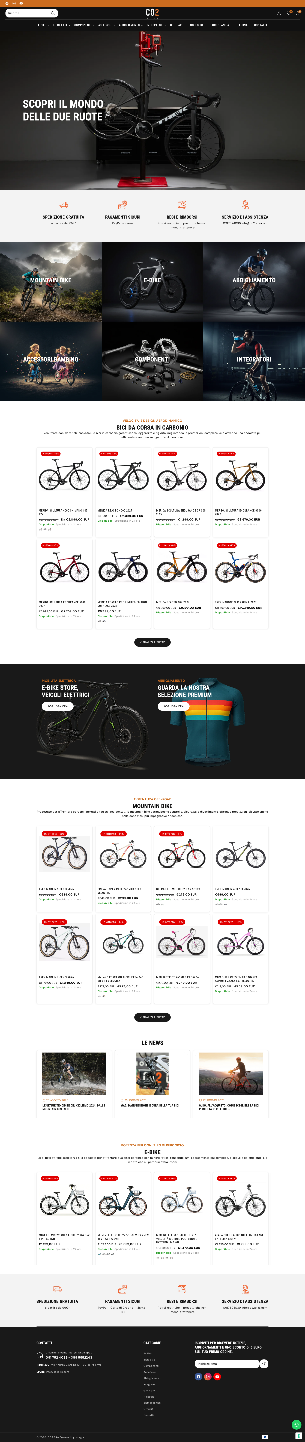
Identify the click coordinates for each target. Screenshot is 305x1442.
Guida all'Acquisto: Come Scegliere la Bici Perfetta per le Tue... (229, 1107)
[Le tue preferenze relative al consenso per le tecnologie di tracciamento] (298, 1435)
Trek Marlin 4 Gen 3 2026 (232, 889)
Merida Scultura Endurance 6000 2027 (238, 512)
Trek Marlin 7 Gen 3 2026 (56, 977)
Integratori (149, 1384)
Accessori (149, 1372)
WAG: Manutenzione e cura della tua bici (150, 1105)
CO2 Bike (53, 1437)
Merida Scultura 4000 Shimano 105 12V (63, 512)
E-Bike (147, 1353)
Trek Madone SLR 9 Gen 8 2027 (236, 602)
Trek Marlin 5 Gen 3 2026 (56, 889)
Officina (148, 1408)
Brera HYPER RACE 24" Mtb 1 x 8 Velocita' (120, 890)
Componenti (151, 1365)
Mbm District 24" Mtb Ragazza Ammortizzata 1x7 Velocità (236, 979)
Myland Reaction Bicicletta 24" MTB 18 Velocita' (120, 979)
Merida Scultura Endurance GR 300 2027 (181, 512)
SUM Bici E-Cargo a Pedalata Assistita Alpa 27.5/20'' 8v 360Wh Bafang (238, 1239)
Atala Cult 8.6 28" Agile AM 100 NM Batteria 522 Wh (122, 1237)
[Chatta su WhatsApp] (296, 1425)
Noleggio (148, 1396)
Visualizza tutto (152, 642)
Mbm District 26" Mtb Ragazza (177, 977)
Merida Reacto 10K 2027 (173, 602)
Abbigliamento (152, 1378)
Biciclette (149, 1359)
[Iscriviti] (264, 1363)
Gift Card (149, 1390)
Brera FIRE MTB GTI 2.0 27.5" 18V (178, 889)
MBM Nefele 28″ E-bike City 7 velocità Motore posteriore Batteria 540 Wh (59, 1239)
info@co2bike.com (254, 223)
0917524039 (232, 223)
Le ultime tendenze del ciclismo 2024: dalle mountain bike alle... (74, 1107)
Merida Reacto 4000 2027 (115, 510)
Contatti (148, 1415)
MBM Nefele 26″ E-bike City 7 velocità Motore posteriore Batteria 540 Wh (176, 1239)
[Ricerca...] (53, 13)
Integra (80, 1437)
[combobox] (31, 13)
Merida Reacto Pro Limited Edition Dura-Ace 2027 (122, 604)
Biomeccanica (152, 1402)
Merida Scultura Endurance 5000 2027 (62, 604)
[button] (42, 25)
